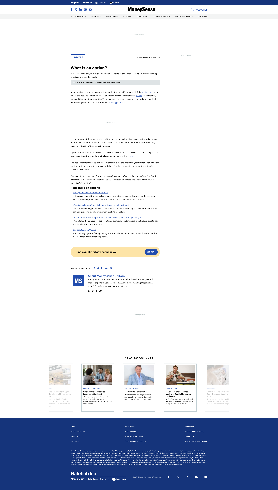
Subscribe (201, 10)
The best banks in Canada (84, 230)
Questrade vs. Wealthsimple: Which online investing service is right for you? (107, 217)
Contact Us (189, 436)
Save (73, 427)
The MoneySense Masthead (196, 441)
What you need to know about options (90, 192)
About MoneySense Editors (106, 276)
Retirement (75, 436)
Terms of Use (130, 427)
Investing (78, 57)
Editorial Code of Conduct (135, 441)
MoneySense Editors (145, 57)
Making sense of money (194, 431)
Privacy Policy (130, 431)
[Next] (225, 378)
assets (130, 156)
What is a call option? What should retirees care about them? (101, 205)
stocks (139, 95)
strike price (147, 92)
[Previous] (52, 378)
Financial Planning (78, 431)
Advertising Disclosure (134, 436)
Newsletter (189, 427)
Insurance (75, 441)
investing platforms (116, 102)
